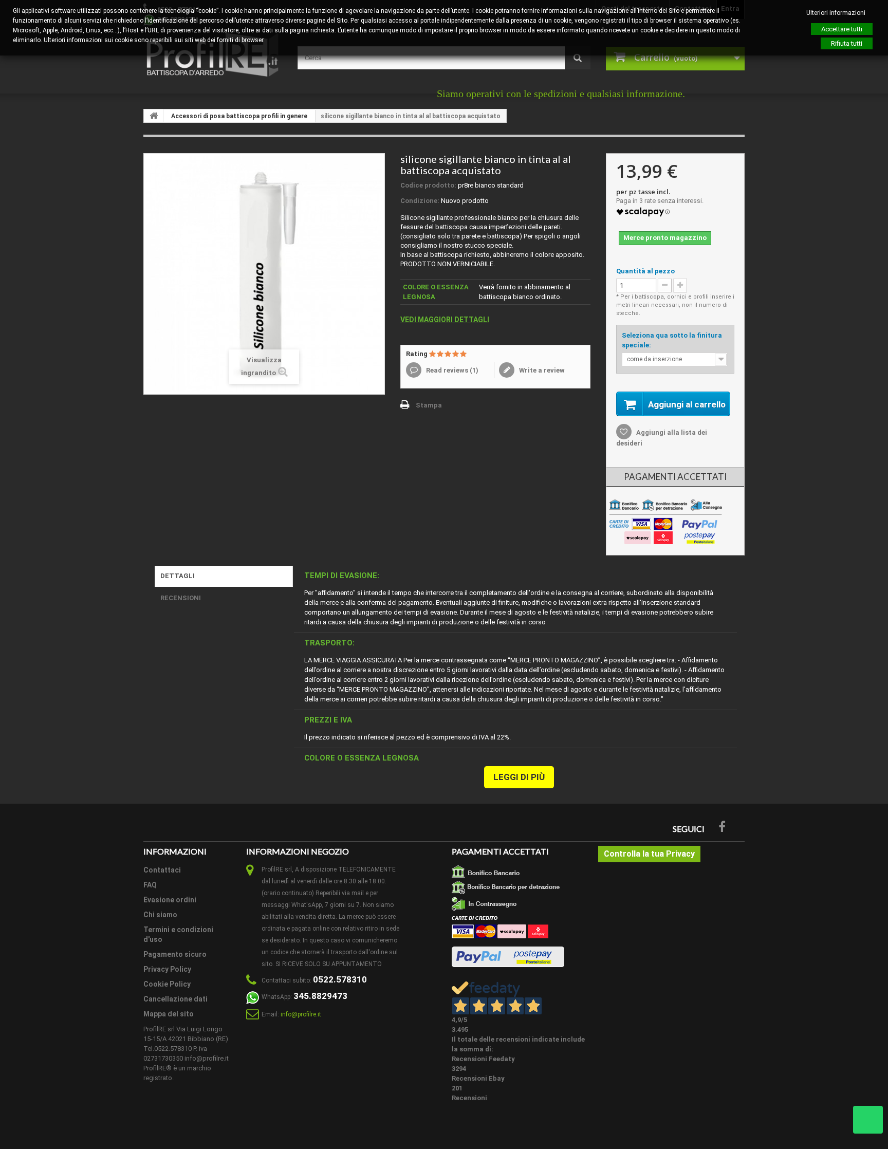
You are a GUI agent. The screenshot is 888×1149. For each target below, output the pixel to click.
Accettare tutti (841, 29)
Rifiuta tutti (846, 43)
